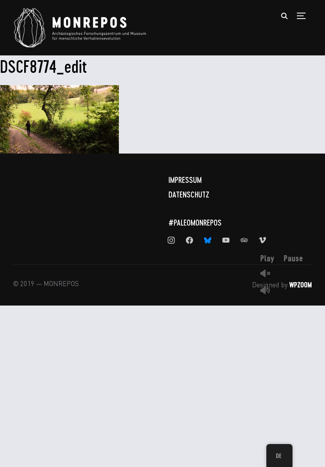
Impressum (185, 179)
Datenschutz (188, 194)
